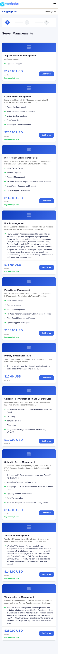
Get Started (46, 74)
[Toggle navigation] (54, 4)
